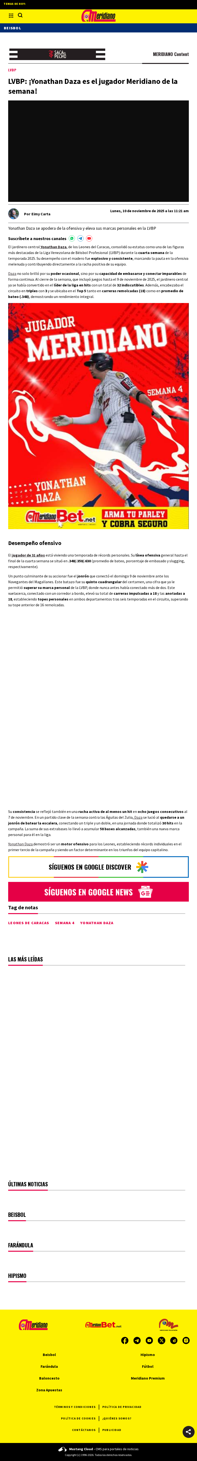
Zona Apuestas (49, 1389)
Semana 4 (64, 922)
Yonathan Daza (20, 844)
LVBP (12, 69)
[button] (189, 1432)
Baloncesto (49, 1378)
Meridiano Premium (148, 1378)
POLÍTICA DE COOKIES (78, 1418)
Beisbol (12, 27)
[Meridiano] (98, 16)
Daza (12, 273)
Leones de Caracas (28, 922)
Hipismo (148, 1354)
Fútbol (148, 1366)
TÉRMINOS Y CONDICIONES (75, 1407)
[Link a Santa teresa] (57, 54)
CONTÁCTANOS (84, 1430)
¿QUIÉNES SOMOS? (116, 1418)
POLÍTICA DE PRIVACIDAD (122, 1407)
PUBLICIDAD (111, 1430)
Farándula (49, 1366)
